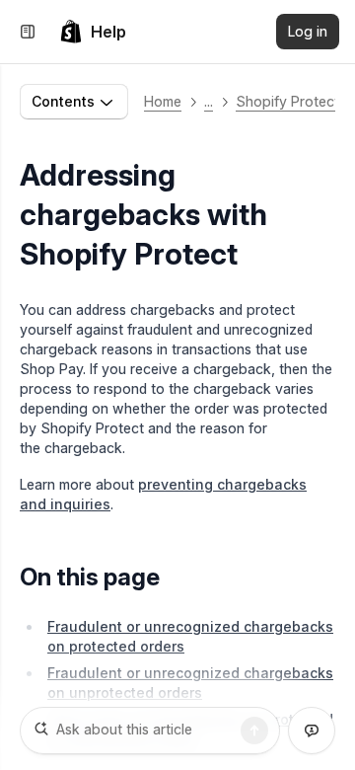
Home (162, 101)
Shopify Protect (287, 101)
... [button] (208, 101)
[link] (92, 31)
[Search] (254, 730)
